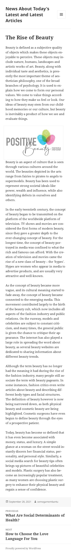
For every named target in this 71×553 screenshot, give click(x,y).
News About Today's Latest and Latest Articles (27, 14)
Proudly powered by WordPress (23, 548)
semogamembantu (47, 501)
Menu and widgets (61, 18)
